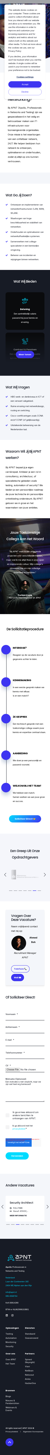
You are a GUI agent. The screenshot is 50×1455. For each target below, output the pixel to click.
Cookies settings (25, 77)
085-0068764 (11, 1296)
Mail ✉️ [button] (17, 977)
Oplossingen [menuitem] (12, 1328)
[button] (10, 890)
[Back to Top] (9, 1442)
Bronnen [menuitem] (10, 1391)
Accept (25, 84)
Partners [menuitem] (29, 1354)
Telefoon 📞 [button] (20, 968)
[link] (25, 1209)
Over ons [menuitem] (10, 1354)
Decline (25, 92)
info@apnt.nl (11, 1292)
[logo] (19, 1257)
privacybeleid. (19, 1129)
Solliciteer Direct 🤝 (25, 818)
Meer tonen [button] (25, 354)
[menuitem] (9, 1333)
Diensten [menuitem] (30, 1328)
